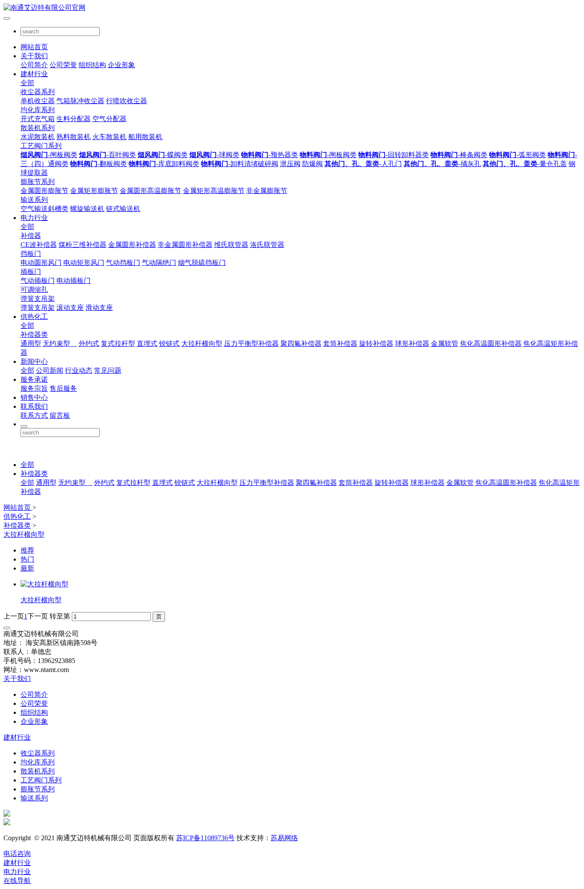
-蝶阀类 (163, 154)
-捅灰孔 (442, 163)
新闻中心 (34, 361)
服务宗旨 (34, 388)
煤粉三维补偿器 (82, 244)
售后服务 (63, 388)
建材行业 (34, 73)
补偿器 (31, 235)
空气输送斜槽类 (44, 208)
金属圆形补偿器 (132, 244)
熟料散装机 (73, 136)
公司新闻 (49, 370)
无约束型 (60, 343)
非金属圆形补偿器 (185, 244)
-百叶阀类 (107, 154)
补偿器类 (34, 334)
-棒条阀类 (459, 154)
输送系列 (34, 199)
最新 (27, 568)
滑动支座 (99, 307)
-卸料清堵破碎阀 (239, 163)
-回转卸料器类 (393, 154)
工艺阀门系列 (41, 145)
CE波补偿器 (39, 244)
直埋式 (147, 343)
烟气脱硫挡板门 (202, 262)
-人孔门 (363, 163)
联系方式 (34, 415)
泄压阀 (290, 163)
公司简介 (34, 64)
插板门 (31, 271)
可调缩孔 (34, 289)
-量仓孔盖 (525, 163)
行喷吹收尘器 (126, 100)
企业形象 (121, 64)
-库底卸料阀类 (164, 163)
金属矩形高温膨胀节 (214, 190)
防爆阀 (312, 163)
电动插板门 (73, 280)
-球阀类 (214, 154)
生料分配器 (73, 118)
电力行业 (34, 217)
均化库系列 (38, 109)
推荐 (27, 550)
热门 (27, 559)
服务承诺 (34, 379)
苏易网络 (284, 837)
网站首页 (34, 47)
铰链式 (169, 343)
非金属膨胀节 (266, 190)
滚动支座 (70, 307)
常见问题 (107, 370)
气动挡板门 (123, 262)
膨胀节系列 (38, 181)
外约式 (89, 343)
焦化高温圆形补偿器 (491, 343)
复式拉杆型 (118, 343)
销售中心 (34, 397)
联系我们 (34, 406)
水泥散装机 (38, 136)
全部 (27, 82)
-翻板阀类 (98, 163)
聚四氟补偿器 (300, 343)
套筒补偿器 (340, 343)
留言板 (60, 415)
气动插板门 (38, 280)
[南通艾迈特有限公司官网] (292, 7)
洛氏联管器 (267, 244)
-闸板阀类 (49, 154)
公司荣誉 (63, 64)
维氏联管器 (231, 244)
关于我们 (34, 55)
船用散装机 (145, 136)
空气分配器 (109, 118)
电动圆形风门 (41, 262)
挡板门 (31, 253)
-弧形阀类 (517, 154)
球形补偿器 (412, 343)
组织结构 (92, 64)
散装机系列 (38, 127)
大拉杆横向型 (201, 343)
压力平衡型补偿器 (251, 343)
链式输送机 (123, 208)
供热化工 (34, 316)
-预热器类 (269, 154)
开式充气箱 (38, 118)
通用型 (31, 343)
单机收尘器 (38, 100)
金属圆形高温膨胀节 (150, 190)
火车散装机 (109, 136)
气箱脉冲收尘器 (80, 100)
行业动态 (78, 370)
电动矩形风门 (83, 262)
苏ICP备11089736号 (205, 837)
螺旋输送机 (87, 208)
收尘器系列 (38, 91)
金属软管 (444, 343)
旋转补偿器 (376, 343)
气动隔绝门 (159, 262)
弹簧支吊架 (38, 298)
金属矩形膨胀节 (94, 190)
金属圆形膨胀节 (44, 190)
